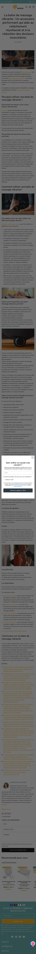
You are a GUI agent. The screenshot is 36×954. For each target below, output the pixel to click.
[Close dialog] (32, 457)
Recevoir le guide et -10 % (18, 490)
